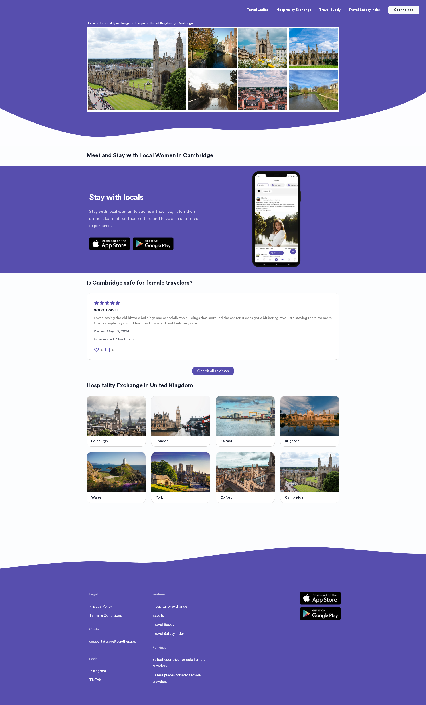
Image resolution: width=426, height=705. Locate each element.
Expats (158, 615)
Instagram (97, 671)
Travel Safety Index (168, 634)
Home (91, 23)
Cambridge (185, 23)
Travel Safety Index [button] (365, 10)
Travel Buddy (163, 624)
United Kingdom (161, 23)
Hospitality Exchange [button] (294, 10)
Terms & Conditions (105, 615)
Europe (140, 23)
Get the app (403, 10)
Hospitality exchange (115, 23)
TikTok (95, 680)
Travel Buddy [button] (330, 10)
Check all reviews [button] (213, 371)
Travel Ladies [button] (258, 10)
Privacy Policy (100, 606)
